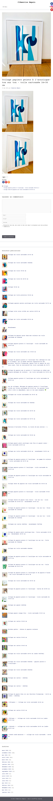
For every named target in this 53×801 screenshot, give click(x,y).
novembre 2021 (6, 753)
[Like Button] (4, 177)
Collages (6, 186)
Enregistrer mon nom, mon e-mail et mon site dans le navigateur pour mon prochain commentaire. (25, 226)
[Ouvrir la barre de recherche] (50, 7)
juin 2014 (5, 778)
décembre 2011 (6, 787)
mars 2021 (5, 760)
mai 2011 (5, 790)
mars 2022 (5, 750)
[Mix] (9, 182)
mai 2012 (5, 783)
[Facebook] (3, 182)
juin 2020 (5, 773)
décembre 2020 (6, 766)
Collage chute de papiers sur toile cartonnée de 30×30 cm (19, 189)
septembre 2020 (7, 771)
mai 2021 (5, 755)
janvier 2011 (6, 792)
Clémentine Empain (26, 2)
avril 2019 (5, 776)
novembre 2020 (6, 769)
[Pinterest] (6, 182)
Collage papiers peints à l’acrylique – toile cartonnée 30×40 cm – (21, 187)
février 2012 (6, 785)
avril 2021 (5, 757)
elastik (40, 798)
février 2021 (6, 762)
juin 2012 (5, 780)
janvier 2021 (6, 764)
